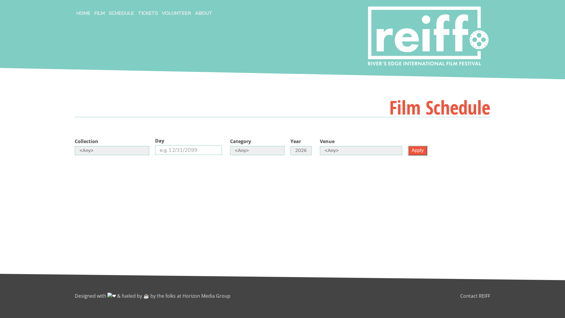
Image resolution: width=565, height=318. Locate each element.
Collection (86, 141)
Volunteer (176, 13)
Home (83, 13)
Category (240, 141)
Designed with (91, 296)
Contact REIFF (475, 296)
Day (159, 140)
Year (295, 141)
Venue (327, 141)
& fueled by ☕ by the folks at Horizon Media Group (173, 296)
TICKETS (148, 13)
